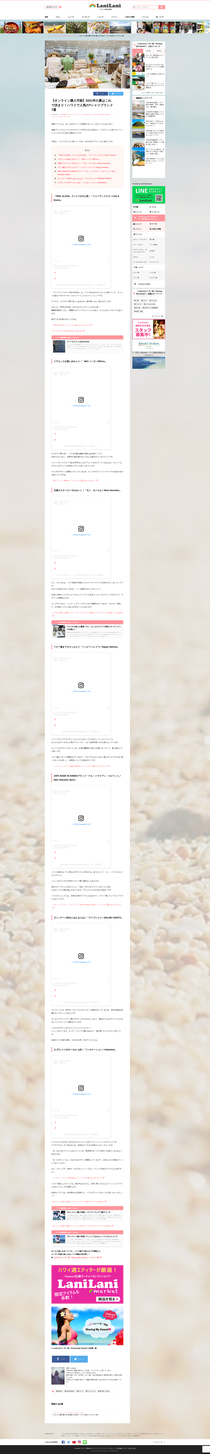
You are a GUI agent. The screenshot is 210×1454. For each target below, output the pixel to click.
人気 (137, 300)
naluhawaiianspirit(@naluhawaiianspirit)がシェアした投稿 (79, 864)
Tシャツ (81, 1391)
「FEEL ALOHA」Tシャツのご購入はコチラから (70, 325)
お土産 (152, 251)
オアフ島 (136, 272)
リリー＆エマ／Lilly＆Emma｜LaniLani (66, 331)
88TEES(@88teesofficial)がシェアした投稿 (79, 446)
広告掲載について (121, 1448)
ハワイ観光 (153, 244)
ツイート (118, 93)
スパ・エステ (137, 244)
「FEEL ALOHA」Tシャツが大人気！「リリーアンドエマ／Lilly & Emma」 (86, 155)
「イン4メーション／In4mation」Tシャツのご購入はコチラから (76, 1178)
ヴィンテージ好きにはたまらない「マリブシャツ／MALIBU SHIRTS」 (84, 178)
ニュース (71, 17)
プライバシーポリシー (108, 1448)
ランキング (86, 17)
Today (138, 51)
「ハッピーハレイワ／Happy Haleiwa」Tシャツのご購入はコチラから (79, 766)
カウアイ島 (153, 277)
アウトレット (70, 114)
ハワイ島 (153, 272)
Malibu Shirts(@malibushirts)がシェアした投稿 (79, 1002)
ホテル (135, 257)
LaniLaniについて (79, 1448)
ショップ (100, 17)
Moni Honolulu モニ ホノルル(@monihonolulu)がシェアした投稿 (79, 575)
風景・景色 (139, 311)
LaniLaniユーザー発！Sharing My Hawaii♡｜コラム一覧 (76, 1257)
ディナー (138, 304)
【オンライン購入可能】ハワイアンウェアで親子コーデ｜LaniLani (77, 1202)
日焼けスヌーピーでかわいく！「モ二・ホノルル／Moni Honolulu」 (83, 163)
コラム (58, 17)
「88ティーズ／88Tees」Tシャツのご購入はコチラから (73, 481)
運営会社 (89, 1448)
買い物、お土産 (104, 1391)
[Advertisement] (148, 172)
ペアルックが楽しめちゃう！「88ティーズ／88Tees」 (77, 159)
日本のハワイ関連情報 (151, 308)
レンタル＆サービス (140, 262)
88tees (60, 1391)
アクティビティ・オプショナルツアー (140, 251)
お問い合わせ (132, 1448)
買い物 (63, 114)
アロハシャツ (66, 116)
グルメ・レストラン (140, 239)
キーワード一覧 (157, 316)
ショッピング (91, 1391)
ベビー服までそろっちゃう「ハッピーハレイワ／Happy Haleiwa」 (82, 167)
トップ (46, 35)
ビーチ (152, 257)
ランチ (145, 300)
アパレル (77, 114)
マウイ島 (136, 277)
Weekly (148, 51)
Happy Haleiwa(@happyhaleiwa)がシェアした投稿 (79, 731)
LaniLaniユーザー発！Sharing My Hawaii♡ (66, 35)
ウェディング (154, 262)
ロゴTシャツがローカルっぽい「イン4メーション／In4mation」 (81, 183)
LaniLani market (144, 284)
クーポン (155, 224)
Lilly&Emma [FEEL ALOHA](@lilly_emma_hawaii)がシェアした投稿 (80, 285)
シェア (101, 93)
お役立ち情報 (129, 17)
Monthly (159, 51)
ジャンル (145, 17)
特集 (46, 17)
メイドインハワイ (56, 116)
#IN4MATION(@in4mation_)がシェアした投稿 (79, 1134)
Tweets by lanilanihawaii (141, 184)
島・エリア (160, 17)
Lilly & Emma (70, 1391)
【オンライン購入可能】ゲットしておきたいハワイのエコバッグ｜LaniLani (81, 1226)
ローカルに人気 (150, 304)
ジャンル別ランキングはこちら (152, 92)
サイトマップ (97, 1448)
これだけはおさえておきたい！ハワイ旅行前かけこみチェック (148, 218)
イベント (114, 17)
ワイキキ (154, 300)
